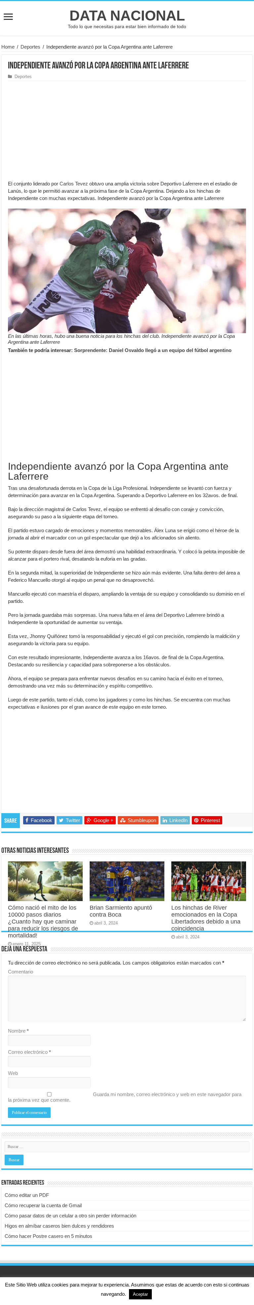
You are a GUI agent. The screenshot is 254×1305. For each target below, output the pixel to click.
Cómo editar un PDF (27, 1195)
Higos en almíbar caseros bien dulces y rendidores (59, 1226)
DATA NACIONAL (127, 15)
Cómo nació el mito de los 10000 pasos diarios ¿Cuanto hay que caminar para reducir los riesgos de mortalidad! (43, 921)
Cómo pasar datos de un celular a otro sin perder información (70, 1215)
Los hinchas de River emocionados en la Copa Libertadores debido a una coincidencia (205, 918)
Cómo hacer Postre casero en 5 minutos (48, 1236)
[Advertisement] (127, 130)
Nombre (18, 1031)
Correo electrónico (29, 1052)
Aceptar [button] (140, 1294)
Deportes (30, 47)
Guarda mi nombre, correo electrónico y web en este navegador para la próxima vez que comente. (124, 1097)
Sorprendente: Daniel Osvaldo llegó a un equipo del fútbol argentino (153, 350)
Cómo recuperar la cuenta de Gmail (43, 1205)
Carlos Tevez (74, 183)
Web (13, 1073)
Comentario (20, 971)
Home (8, 47)
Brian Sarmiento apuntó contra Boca (121, 911)
